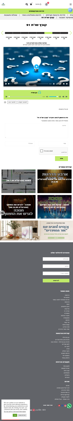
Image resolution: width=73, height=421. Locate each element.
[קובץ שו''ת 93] (32, 33)
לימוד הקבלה (65, 397)
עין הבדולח (66, 337)
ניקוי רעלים (65, 351)
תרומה (67, 320)
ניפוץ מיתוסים (65, 306)
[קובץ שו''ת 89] (64, 33)
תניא (68, 349)
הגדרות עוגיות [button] (22, 415)
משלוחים (66, 373)
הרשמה (67, 295)
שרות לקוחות (65, 368)
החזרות (67, 377)
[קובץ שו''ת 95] (17, 33)
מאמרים (66, 313)
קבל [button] (15, 415)
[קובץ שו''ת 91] (48, 33)
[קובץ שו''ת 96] (9, 33)
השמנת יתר (65, 355)
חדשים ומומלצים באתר (31, 15)
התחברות (66, 297)
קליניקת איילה (65, 394)
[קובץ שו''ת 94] (25, 33)
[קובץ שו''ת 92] (40, 33)
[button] (70, 33)
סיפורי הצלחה (65, 315)
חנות (68, 304)
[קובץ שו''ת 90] (56, 33)
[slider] (28, 84)
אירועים (67, 309)
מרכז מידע (66, 327)
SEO (44, 410)
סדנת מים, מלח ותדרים (62, 340)
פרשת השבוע (65, 353)
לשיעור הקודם (23, 102)
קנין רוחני (66, 370)
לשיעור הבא (11, 102)
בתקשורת (66, 318)
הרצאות (67, 302)
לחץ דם (67, 346)
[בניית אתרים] (34, 410)
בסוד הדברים (65, 390)
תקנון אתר (66, 366)
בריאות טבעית (65, 392)
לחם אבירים (65, 344)
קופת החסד (65, 324)
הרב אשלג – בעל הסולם (62, 399)
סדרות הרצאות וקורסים (55, 15)
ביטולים (67, 375)
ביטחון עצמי (65, 358)
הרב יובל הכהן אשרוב (63, 388)
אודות (67, 385)
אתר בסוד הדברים (63, 329)
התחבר (37, 4)
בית (71, 15)
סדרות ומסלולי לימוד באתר (61, 300)
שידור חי (66, 311)
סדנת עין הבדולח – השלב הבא (60, 342)
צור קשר (66, 322)
